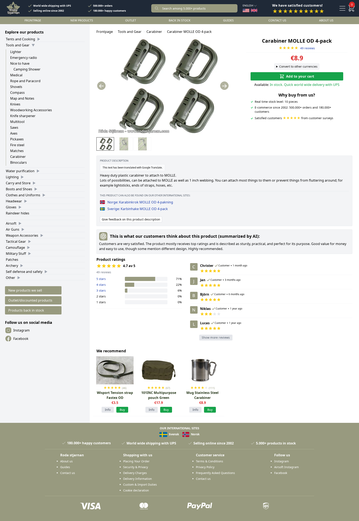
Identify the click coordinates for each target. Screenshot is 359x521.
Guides (228, 20)
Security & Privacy (135, 467)
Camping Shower (27, 69)
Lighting (12, 177)
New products (81, 20)
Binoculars (18, 162)
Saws (14, 127)
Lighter (15, 52)
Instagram (21, 330)
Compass (17, 92)
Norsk (195, 434)
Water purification (20, 171)
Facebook (20, 338)
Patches (12, 259)
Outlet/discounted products (30, 300)
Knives (15, 104)
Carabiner (18, 156)
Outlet (130, 20)
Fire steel (17, 145)
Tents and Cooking (20, 39)
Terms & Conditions (209, 461)
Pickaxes (17, 139)
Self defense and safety (24, 271)
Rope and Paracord (25, 81)
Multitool (17, 121)
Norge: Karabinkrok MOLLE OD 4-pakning (140, 202)
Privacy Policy (205, 467)
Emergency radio (23, 57)
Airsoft (11, 223)
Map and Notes (22, 98)
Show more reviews (216, 337)
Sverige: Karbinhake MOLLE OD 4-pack (137, 209)
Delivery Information (137, 479)
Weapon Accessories (22, 235)
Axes (13, 133)
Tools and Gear (18, 45)
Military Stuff (16, 253)
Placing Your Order (136, 461)
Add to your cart (300, 76)
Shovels (16, 86)
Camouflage (15, 247)
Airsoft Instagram (286, 467)
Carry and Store (18, 183)
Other (10, 277)
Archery (12, 265)
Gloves (11, 207)
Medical (16, 75)
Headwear (14, 201)
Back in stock (180, 20)
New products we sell (25, 290)
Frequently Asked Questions (215, 473)
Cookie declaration (136, 490)
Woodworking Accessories (31, 110)
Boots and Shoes (19, 189)
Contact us (277, 20)
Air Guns (12, 229)
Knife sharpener (23, 116)
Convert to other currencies (298, 66)
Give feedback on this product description (131, 219)
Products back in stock (26, 310)
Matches (17, 151)
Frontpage (33, 20)
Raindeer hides (17, 213)
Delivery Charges (135, 473)
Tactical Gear (16, 241)
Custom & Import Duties (140, 484)
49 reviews (297, 48)
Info (108, 410)
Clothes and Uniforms (23, 195)
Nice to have (20, 63)
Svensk (173, 434)
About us (326, 20)
